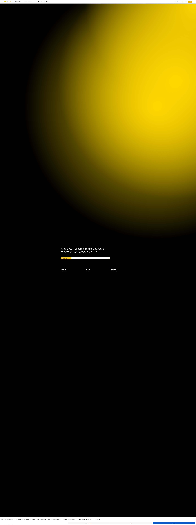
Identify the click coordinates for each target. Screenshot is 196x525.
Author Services (46, 1)
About (26, 1)
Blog (34, 1)
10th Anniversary (39, 1)
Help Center (30, 1)
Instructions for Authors (19, 1)
